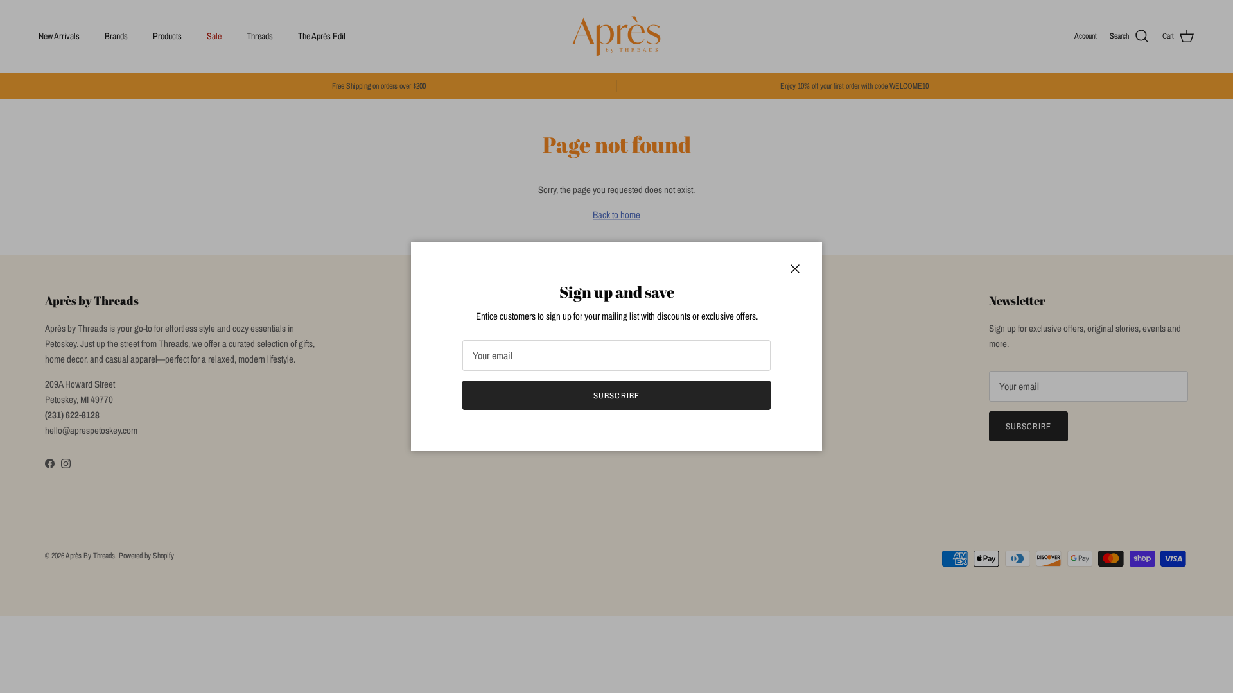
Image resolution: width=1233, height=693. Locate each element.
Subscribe (616, 395)
